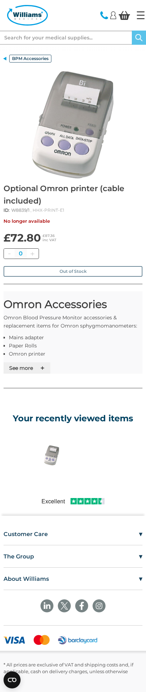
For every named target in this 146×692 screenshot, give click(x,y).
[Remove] (9, 254)
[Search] (139, 38)
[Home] (140, 15)
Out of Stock (73, 271)
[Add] (32, 254)
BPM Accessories (30, 58)
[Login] (113, 15)
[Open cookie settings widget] (12, 679)
